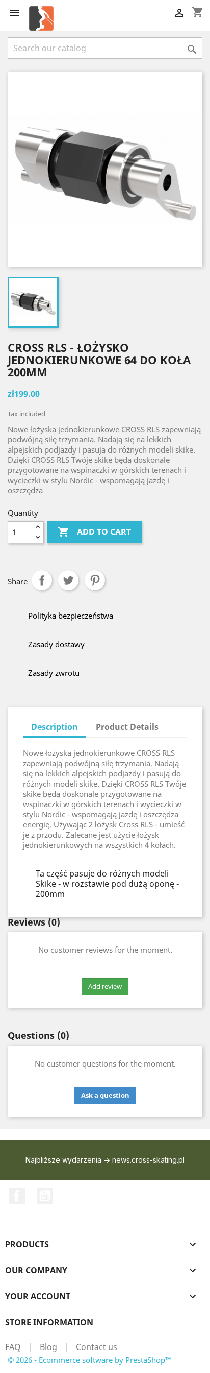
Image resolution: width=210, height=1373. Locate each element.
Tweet (68, 580)
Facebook (17, 1196)
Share (42, 580)
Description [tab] (54, 726)
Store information (49, 1322)
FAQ (13, 1347)
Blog (48, 1347)
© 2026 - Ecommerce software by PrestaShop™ (89, 1360)
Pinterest (95, 580)
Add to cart (94, 532)
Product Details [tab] (127, 726)
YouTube (45, 1196)
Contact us (96, 1347)
